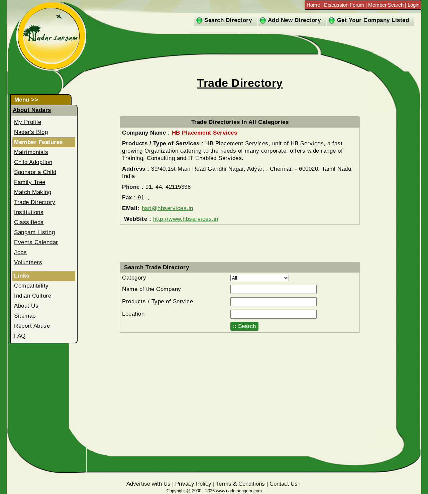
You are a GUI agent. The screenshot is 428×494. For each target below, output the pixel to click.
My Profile (27, 122)
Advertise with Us (148, 484)
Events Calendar (36, 242)
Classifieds (29, 222)
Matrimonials (31, 152)
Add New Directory (294, 20)
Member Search (386, 5)
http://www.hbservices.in (185, 219)
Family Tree (29, 182)
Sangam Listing (34, 232)
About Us (26, 306)
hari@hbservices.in (167, 208)
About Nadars (32, 110)
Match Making (32, 192)
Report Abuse (32, 326)
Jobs (20, 252)
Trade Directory (35, 202)
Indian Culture (32, 296)
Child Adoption (33, 162)
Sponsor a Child (35, 172)
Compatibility (31, 286)
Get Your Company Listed (373, 20)
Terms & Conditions (240, 484)
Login (413, 5)
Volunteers (28, 262)
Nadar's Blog (31, 132)
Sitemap (25, 316)
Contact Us (284, 484)
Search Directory (228, 20)
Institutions (28, 212)
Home (314, 5)
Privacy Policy (193, 484)
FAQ (20, 336)
